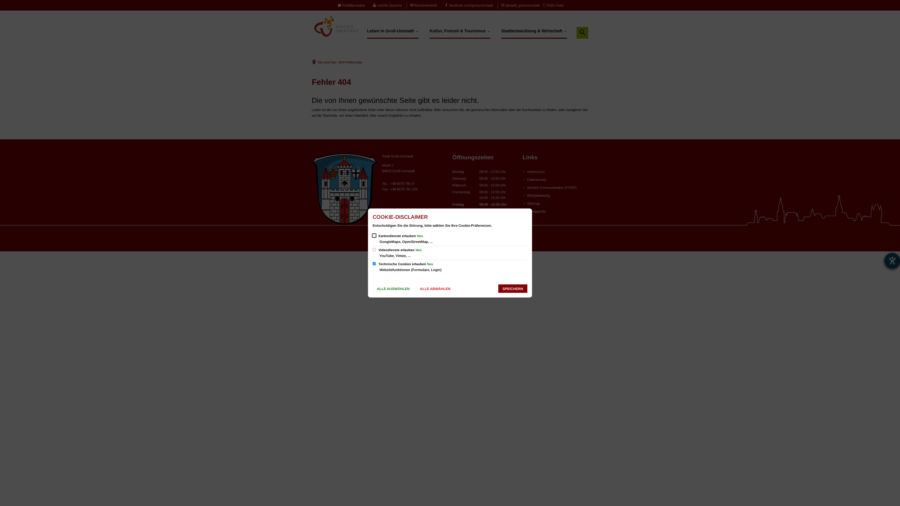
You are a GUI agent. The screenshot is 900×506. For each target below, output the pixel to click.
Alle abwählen (435, 289)
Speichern (512, 289)
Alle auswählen (393, 289)
